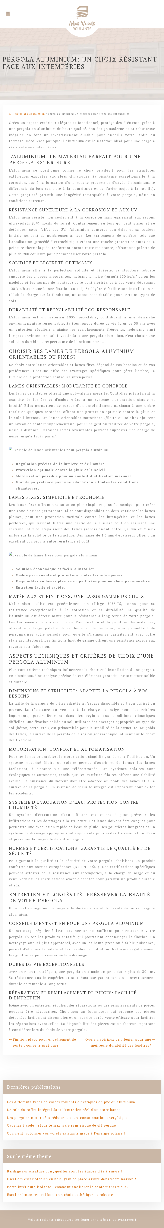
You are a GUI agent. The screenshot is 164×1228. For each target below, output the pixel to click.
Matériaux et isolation (30, 113)
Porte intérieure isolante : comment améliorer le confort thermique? (68, 1187)
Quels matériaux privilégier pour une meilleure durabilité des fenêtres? (118, 1042)
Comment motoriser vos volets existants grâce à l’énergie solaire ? (66, 1133)
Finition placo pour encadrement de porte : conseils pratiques (44, 1042)
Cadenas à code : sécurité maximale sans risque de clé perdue (61, 1125)
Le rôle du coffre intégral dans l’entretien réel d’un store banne (64, 1109)
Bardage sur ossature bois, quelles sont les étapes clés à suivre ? (65, 1171)
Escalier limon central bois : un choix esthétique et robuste (60, 1194)
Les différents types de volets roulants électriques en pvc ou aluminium (71, 1102)
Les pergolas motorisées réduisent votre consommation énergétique (67, 1117)
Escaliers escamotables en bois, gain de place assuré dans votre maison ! (71, 1179)
